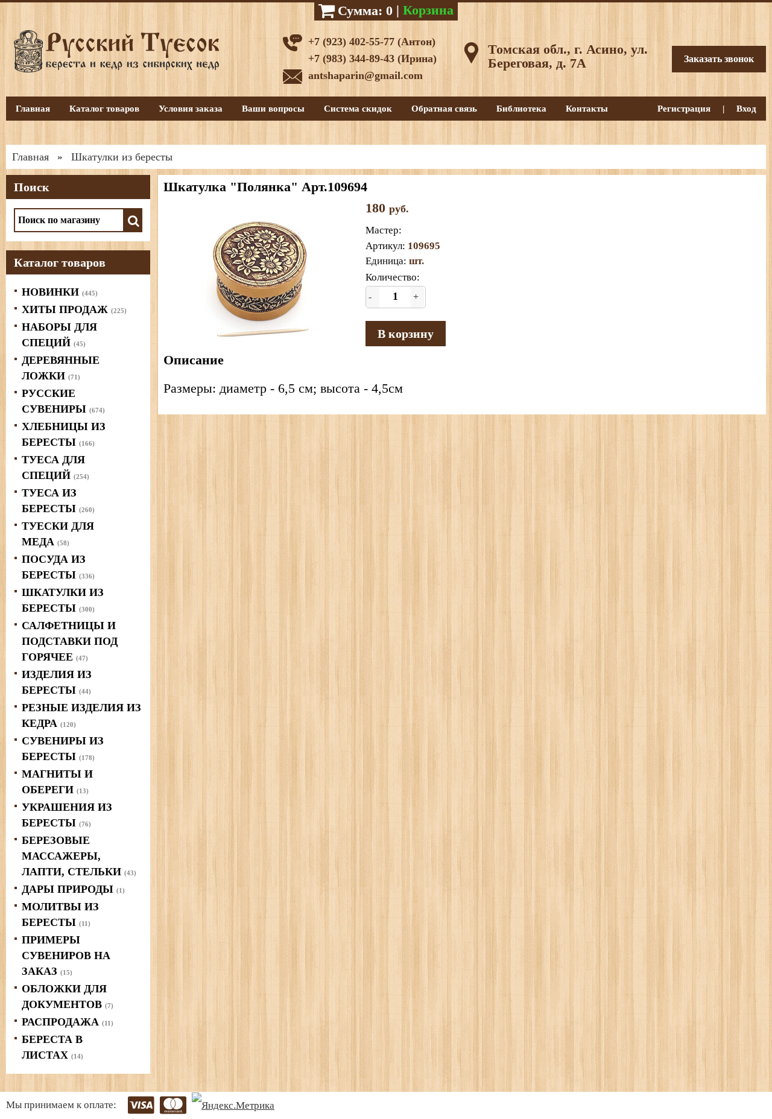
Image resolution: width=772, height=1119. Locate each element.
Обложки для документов (67, 996)
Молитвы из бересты (60, 914)
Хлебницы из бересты (64, 434)
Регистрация (683, 108)
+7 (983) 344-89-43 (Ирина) (372, 58)
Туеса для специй (55, 467)
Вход (746, 108)
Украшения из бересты (67, 815)
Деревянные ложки (61, 368)
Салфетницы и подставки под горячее (70, 641)
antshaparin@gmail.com (365, 75)
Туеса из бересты (58, 501)
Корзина (428, 9)
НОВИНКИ (60, 292)
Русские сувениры (63, 401)
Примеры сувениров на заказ (66, 955)
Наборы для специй (59, 335)
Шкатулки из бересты (63, 600)
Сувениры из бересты (63, 748)
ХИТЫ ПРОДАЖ (74, 309)
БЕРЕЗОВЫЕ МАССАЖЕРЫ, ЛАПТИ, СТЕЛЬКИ (79, 856)
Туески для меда (58, 534)
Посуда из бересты (58, 567)
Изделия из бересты (57, 682)
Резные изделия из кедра (81, 715)
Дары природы (73, 889)
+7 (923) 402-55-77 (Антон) (371, 42)
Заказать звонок (719, 59)
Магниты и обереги (57, 782)
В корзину (406, 333)
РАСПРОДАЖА (67, 1022)
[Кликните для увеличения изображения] (259, 271)
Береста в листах (52, 1047)
